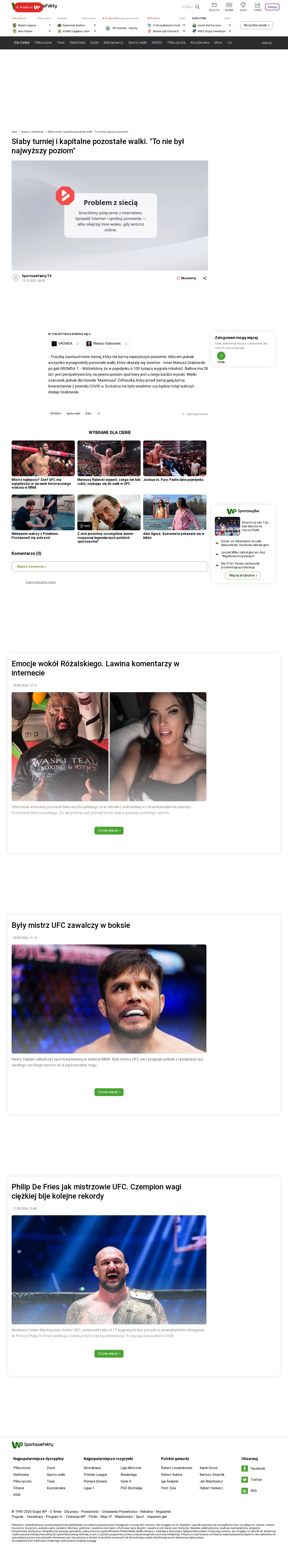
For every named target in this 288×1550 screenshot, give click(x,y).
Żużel (94, 43)
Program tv (54, 1517)
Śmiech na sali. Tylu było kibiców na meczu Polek (255, 526)
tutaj (93, 1540)
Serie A (126, 1481)
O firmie (55, 1512)
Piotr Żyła (168, 1488)
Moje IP (106, 1517)
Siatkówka (77, 43)
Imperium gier (157, 1517)
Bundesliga (129, 1475)
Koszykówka (200, 43)
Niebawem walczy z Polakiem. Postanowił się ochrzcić (35, 536)
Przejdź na (26, 7)
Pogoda (17, 1517)
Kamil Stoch (209, 1468)
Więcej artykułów (242, 575)
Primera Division (95, 1481)
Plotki (93, 1517)
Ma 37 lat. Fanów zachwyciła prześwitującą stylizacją (240, 565)
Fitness (18, 1488)
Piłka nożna (43, 43)
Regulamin (163, 1512)
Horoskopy (35, 1517)
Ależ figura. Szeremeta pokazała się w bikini (173, 536)
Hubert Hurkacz (211, 1488)
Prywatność (90, 1512)
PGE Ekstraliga (131, 1488)
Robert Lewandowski (176, 1468)
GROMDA (55, 413)
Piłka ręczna (176, 43)
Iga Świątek (170, 1481)
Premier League (95, 1475)
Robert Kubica (171, 1475)
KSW (16, 1495)
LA (229, 43)
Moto (218, 43)
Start (14, 131)
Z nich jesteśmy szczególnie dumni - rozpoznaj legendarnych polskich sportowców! (106, 538)
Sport (140, 1517)
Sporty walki (137, 43)
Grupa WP (39, 1512)
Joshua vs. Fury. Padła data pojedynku (173, 480)
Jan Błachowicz (211, 1481)
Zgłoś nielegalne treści (41, 582)
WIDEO (157, 43)
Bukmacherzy (113, 43)
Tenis (61, 43)
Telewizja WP (76, 1517)
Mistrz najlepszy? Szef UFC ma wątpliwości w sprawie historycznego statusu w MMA (41, 483)
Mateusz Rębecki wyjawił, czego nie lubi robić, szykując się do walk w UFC (108, 481)
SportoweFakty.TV (36, 276)
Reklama (146, 1512)
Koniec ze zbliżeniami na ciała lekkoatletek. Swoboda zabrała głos (245, 543)
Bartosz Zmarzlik (212, 1475)
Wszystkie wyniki (255, 25)
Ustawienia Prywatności (119, 1512)
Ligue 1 (89, 1488)
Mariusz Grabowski (32, 131)
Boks (89, 413)
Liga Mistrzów (131, 1468)
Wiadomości (124, 1517)
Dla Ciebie (22, 43)
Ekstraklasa (92, 1468)
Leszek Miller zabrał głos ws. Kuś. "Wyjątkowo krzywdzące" (243, 554)
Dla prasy (71, 1512)
